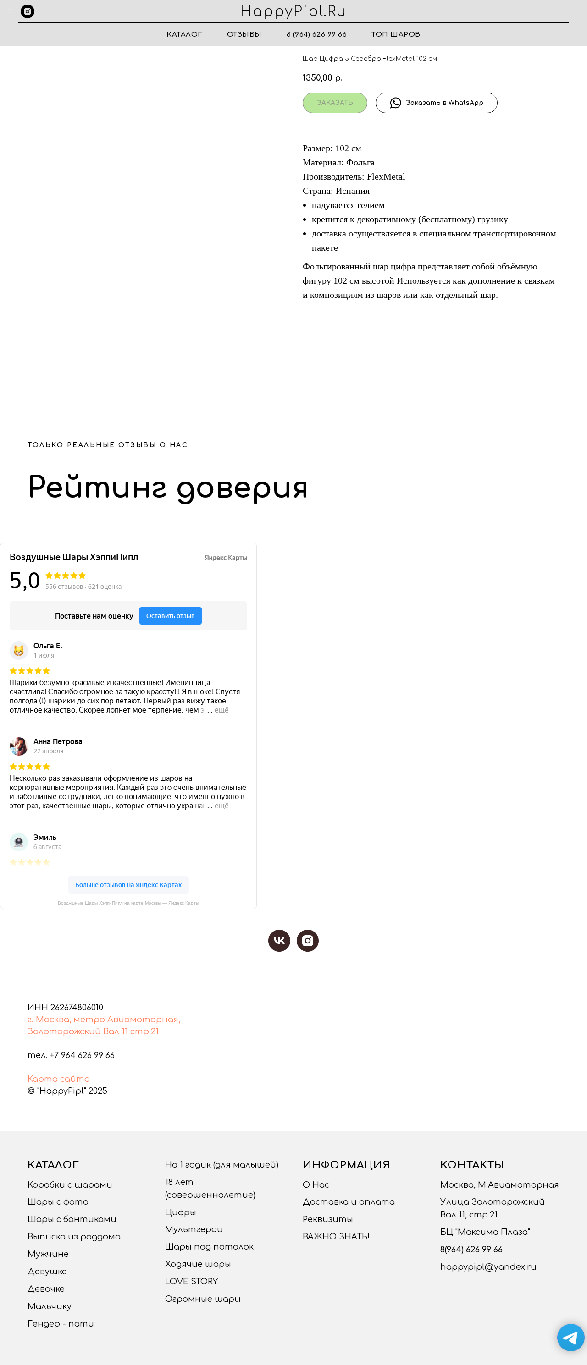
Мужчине (48, 1254)
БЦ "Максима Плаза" (485, 1232)
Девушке (47, 1271)
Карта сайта (59, 1079)
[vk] (279, 941)
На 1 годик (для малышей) (221, 1164)
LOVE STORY (191, 1281)
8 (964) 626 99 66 (317, 34)
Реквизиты (328, 1219)
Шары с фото (58, 1201)
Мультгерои (194, 1229)
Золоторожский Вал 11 (78, 1031)
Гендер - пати (61, 1323)
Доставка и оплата (349, 1201)
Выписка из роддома (74, 1236)
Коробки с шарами (70, 1185)
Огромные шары (203, 1299)
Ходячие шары (198, 1264)
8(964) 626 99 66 (471, 1249)
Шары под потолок (209, 1246)
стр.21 (144, 1031)
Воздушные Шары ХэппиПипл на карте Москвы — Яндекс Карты (128, 902)
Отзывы (244, 34)
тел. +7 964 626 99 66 (71, 1055)
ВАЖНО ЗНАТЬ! (336, 1236)
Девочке (46, 1289)
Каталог (184, 34)
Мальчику (50, 1306)
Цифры (180, 1212)
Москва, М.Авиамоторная (499, 1185)
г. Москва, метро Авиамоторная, (104, 1019)
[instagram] (27, 11)
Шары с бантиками (72, 1219)
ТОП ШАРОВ (396, 34)
